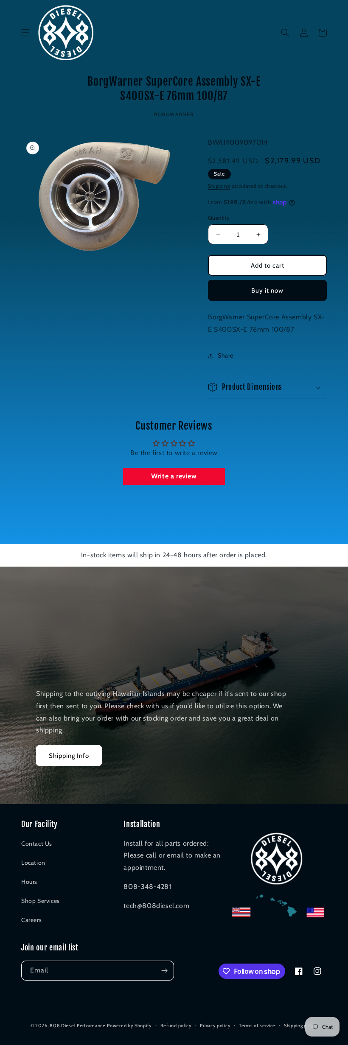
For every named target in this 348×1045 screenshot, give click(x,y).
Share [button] (225, 355)
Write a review (173, 476)
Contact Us (36, 843)
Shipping (219, 186)
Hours (29, 882)
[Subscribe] (164, 971)
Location (33, 862)
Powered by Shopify (129, 1025)
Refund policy (176, 1025)
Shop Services (40, 901)
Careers (31, 920)
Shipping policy (301, 1025)
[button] (25, 32)
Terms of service (257, 1025)
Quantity (219, 217)
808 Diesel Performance (77, 1025)
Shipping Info (69, 756)
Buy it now (267, 290)
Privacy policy (215, 1025)
